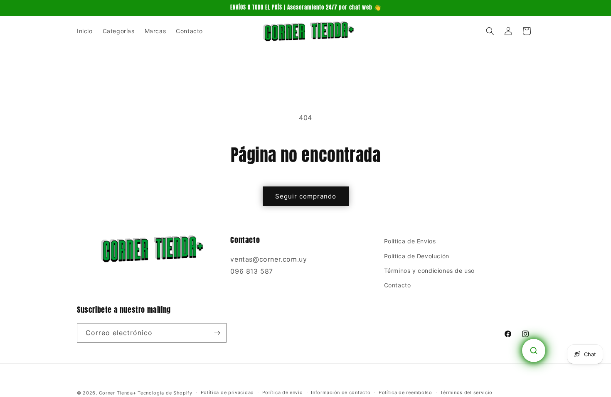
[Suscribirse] (217, 333)
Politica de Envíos (410, 241)
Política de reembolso (405, 392)
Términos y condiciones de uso (429, 270)
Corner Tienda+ (117, 393)
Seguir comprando (305, 196)
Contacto (397, 285)
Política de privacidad (227, 392)
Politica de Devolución (416, 256)
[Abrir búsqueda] (533, 350)
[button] (490, 31)
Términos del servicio (466, 392)
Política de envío (282, 392)
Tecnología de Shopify (165, 393)
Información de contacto (340, 392)
